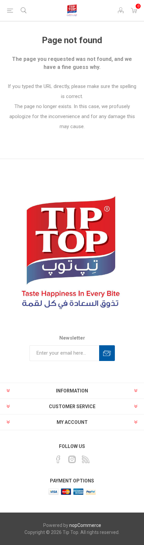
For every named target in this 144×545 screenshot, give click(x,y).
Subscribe (107, 353)
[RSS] (85, 459)
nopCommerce (85, 525)
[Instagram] (72, 459)
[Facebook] (58, 459)
